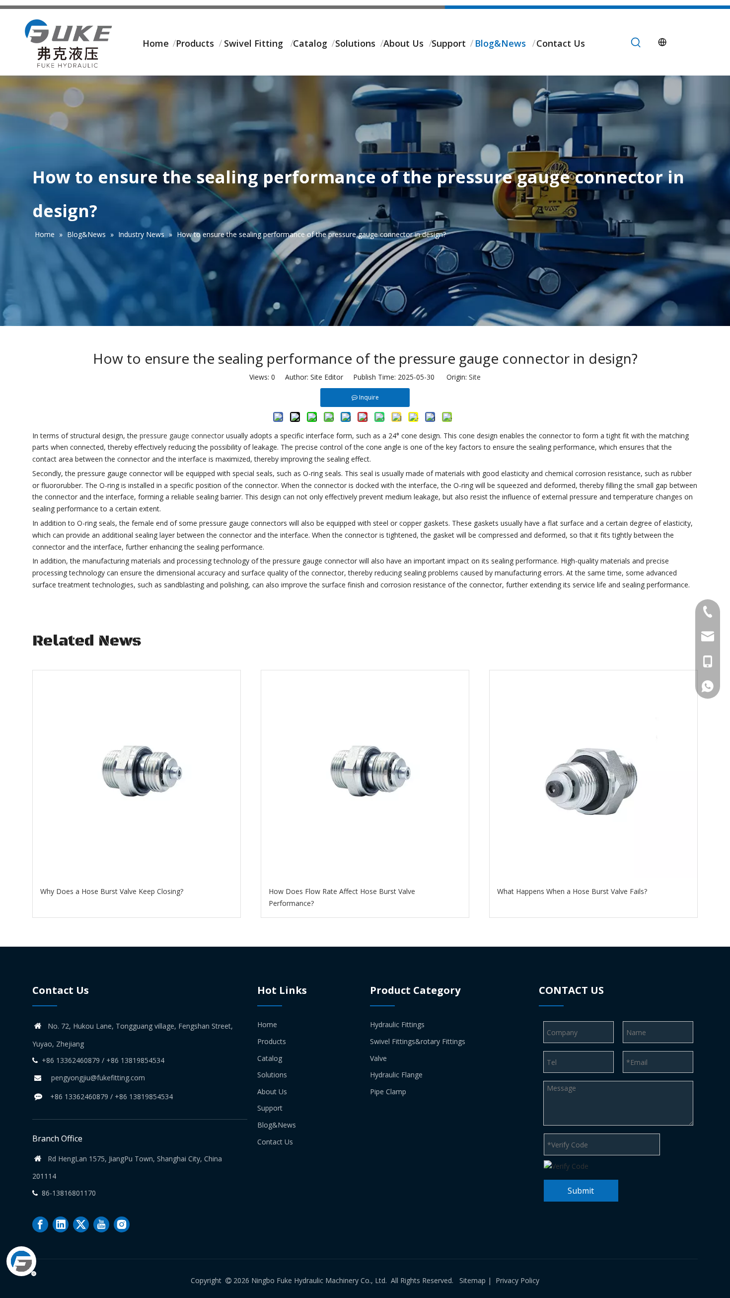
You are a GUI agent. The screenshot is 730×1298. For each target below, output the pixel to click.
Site (475, 377)
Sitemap (472, 1280)
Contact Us (275, 1141)
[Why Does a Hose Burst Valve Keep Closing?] (136, 774)
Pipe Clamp (388, 1091)
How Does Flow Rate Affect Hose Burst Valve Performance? (342, 897)
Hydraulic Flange (396, 1074)
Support (270, 1108)
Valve (378, 1058)
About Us (272, 1091)
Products (271, 1041)
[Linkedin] (61, 1224)
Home (267, 1024)
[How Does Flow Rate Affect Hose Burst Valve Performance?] (365, 774)
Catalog (269, 1058)
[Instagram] (122, 1224)
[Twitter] (81, 1224)
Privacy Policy (517, 1280)
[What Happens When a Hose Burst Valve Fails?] (593, 774)
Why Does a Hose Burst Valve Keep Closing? (111, 891)
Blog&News (276, 1125)
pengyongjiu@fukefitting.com (98, 1077)
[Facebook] (40, 1224)
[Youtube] (101, 1224)
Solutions (272, 1074)
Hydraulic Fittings (397, 1024)
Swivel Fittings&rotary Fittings (417, 1041)
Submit (581, 1190)
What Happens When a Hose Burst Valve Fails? (572, 891)
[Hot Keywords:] (636, 42)
